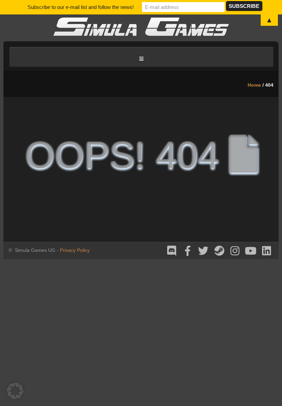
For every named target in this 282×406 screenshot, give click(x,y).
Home (254, 85)
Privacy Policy (75, 250)
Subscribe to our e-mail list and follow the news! (81, 7)
